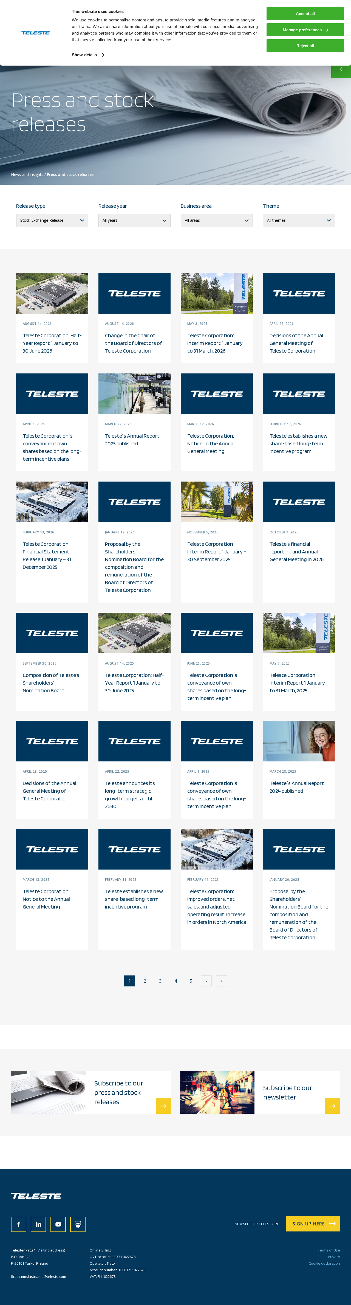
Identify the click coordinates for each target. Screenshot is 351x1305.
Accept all (305, 13)
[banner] (36, 1197)
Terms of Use (329, 1250)
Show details (84, 54)
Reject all (305, 45)
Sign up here (309, 1224)
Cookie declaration (324, 1263)
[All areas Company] (217, 220)
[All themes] (299, 220)
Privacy (334, 1256)
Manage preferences (302, 29)
